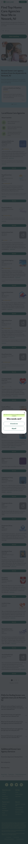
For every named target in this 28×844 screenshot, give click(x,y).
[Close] (24, 413)
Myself (14, 428)
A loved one (14, 423)
